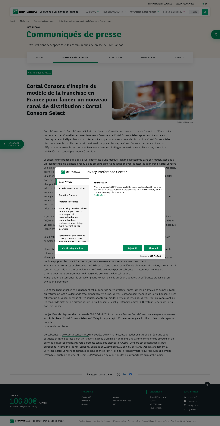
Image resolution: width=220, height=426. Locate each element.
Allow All (153, 248)
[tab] (72, 182)
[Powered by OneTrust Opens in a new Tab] (151, 256)
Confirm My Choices (72, 248)
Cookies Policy (100, 195)
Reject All (132, 248)
